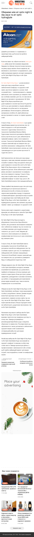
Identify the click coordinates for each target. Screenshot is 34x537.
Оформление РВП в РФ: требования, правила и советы (8, 489)
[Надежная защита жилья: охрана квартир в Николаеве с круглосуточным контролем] (8, 506)
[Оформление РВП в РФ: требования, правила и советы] (8, 479)
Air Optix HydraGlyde (17, 123)
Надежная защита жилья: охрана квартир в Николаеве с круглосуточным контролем (8, 517)
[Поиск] (31, 3)
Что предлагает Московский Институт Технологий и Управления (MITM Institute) (24, 490)
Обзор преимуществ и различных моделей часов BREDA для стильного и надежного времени (25, 517)
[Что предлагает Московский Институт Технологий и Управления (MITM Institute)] (25, 479)
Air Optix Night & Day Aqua (9, 83)
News (5, 483)
